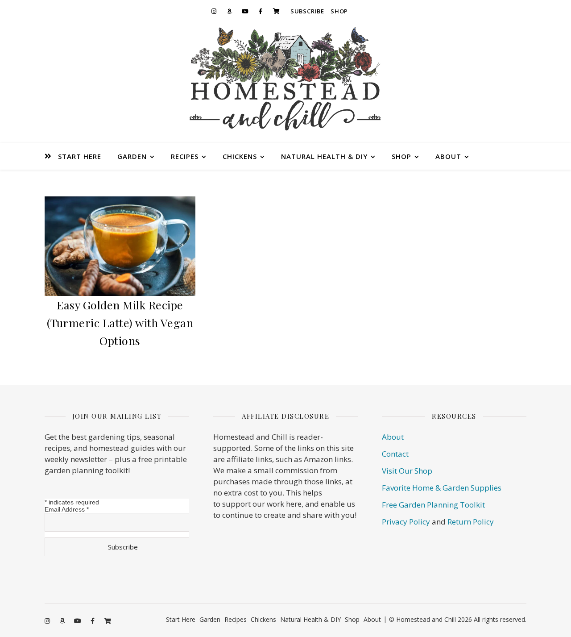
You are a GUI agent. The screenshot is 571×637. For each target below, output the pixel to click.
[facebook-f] (260, 11)
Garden (132, 156)
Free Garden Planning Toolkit (433, 505)
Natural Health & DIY (324, 156)
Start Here (79, 156)
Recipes (185, 156)
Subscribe (307, 11)
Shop (339, 11)
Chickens (240, 156)
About (448, 156)
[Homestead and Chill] (285, 82)
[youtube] (244, 11)
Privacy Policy (406, 521)
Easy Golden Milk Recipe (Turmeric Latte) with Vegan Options (120, 322)
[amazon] (229, 11)
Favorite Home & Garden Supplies (441, 488)
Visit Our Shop (407, 471)
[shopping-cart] (276, 11)
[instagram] (213, 11)
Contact (395, 454)
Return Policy (470, 521)
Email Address (67, 509)
